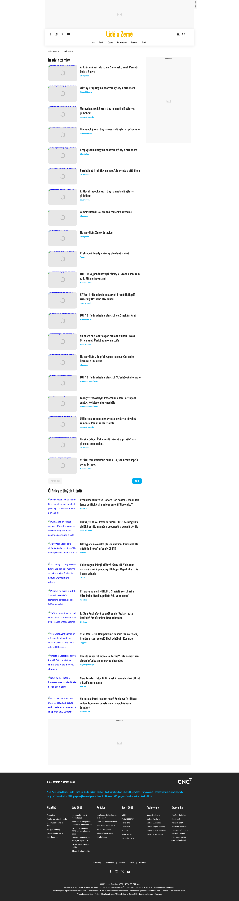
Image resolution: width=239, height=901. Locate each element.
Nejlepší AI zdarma (154, 823)
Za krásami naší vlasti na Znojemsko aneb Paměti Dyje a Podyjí (108, 69)
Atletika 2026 (127, 834)
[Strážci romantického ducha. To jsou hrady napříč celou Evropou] (62, 466)
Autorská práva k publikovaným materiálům (69, 891)
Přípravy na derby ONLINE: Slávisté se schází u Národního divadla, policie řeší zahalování (107, 593)
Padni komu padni (104, 829)
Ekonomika (177, 807)
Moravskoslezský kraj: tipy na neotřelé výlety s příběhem (107, 110)
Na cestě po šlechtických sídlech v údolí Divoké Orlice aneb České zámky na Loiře (108, 337)
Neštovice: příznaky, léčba (57, 819)
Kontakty (97, 863)
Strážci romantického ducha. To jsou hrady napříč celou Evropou (109, 462)
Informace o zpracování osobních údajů (145, 891)
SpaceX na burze (153, 815)
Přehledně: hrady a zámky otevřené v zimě (104, 253)
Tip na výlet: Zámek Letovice (96, 232)
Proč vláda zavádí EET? (106, 826)
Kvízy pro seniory (53, 829)
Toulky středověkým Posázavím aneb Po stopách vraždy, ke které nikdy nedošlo (108, 400)
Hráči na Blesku (82, 792)
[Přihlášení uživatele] (178, 34)
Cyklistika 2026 (128, 838)
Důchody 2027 (177, 823)
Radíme (134, 42)
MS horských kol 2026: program (67, 796)
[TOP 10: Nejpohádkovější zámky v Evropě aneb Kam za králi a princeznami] (62, 280)
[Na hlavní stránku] (119, 34)
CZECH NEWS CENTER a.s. (129, 884)
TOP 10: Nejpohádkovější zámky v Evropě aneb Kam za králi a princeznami (110, 276)
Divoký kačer (102, 837)
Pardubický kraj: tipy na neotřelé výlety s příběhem (110, 170)
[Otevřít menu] (189, 34)
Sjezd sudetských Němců (107, 822)
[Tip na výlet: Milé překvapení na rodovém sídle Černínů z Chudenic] (62, 362)
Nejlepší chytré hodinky (156, 827)
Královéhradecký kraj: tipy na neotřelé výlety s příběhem (107, 193)
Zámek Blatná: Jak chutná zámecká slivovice (106, 212)
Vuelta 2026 (146, 796)
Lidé (92, 42)
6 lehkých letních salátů (81, 851)
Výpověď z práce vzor (105, 833)
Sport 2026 (127, 807)
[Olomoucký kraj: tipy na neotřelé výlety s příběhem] (62, 135)
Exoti (144, 42)
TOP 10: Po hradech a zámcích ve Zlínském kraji (108, 315)
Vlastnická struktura (85, 894)
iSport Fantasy (97, 792)
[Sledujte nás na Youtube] (68, 34)
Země (101, 42)
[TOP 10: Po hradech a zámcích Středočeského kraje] (62, 383)
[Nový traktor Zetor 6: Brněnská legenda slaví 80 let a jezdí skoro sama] (62, 684)
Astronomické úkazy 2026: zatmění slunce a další (81, 831)
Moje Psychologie (54, 792)
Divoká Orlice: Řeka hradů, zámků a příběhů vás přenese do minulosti (108, 441)
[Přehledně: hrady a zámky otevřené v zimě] (62, 259)
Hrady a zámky (68, 51)
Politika (101, 807)
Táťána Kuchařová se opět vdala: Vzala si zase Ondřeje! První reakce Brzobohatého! (106, 615)
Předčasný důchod (179, 815)
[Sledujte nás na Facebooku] (50, 34)
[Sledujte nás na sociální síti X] (62, 34)
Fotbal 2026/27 (127, 819)
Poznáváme (122, 42)
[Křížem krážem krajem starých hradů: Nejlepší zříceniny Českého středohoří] (62, 300)
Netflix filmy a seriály (155, 834)
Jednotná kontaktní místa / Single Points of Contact (115, 894)
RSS (132, 863)
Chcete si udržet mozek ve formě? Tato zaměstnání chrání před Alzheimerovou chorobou (109, 658)
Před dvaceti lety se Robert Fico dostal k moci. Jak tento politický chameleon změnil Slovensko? (109, 502)
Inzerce (122, 863)
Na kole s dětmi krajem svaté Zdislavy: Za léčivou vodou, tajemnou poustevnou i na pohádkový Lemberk (108, 703)
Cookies (165, 891)
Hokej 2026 (126, 823)
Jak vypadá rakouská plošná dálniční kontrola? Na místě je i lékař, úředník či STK (109, 546)
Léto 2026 (77, 807)
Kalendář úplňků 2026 (55, 833)
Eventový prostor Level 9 (92, 796)
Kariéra (142, 863)
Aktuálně (51, 807)
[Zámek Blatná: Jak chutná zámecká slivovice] (62, 218)
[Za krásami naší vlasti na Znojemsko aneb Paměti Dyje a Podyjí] (62, 73)
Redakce (110, 863)
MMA (124, 815)
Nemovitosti (135, 792)
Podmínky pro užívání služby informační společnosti (108, 891)
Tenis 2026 (126, 827)
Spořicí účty (176, 819)
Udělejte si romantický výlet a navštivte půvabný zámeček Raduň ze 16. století (108, 420)
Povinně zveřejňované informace (149, 894)
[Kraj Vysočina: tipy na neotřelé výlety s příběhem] (62, 155)
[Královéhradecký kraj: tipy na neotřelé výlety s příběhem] (62, 197)
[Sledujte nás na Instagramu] (56, 34)
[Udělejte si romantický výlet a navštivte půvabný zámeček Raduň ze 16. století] (62, 424)
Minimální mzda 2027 (180, 827)
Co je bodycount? (53, 837)
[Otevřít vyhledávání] (183, 34)
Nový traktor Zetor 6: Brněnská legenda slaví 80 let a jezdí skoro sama (110, 680)
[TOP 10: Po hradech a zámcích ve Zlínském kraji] (62, 321)
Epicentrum (51, 815)
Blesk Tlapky (68, 792)
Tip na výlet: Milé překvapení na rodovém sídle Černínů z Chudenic (107, 358)
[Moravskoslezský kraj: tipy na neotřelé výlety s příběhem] (62, 114)
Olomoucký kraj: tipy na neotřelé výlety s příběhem (110, 129)
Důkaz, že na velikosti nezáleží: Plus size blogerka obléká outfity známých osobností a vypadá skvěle (109, 524)
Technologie (153, 807)
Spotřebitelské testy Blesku (117, 792)
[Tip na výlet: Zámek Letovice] (62, 238)
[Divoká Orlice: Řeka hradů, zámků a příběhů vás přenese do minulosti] (62, 445)
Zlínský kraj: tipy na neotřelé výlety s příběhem (107, 88)
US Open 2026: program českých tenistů (122, 796)
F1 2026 (125, 831)
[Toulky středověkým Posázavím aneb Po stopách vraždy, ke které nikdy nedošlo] (62, 404)
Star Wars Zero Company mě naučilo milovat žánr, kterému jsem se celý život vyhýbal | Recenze (109, 636)
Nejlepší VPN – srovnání (156, 831)
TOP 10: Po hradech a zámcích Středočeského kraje (110, 377)
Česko (110, 42)
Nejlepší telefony (153, 819)
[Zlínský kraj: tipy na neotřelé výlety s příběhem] (62, 94)
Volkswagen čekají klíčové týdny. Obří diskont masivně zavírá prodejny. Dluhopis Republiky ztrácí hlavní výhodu (109, 569)
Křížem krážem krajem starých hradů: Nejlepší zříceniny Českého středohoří (107, 296)
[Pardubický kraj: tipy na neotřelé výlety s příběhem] (62, 176)
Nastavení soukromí (177, 891)
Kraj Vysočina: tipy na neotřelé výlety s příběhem (108, 149)
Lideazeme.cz (53, 51)
